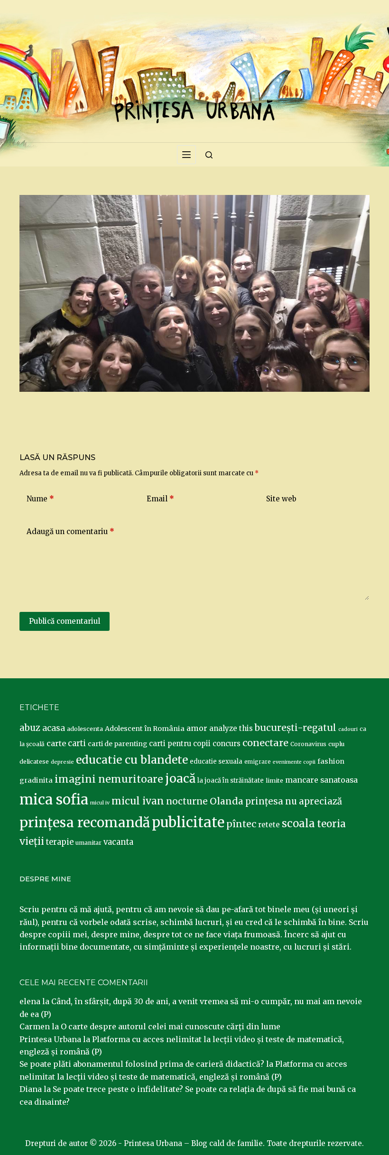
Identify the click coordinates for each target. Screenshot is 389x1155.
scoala (298, 823)
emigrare (257, 761)
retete (269, 824)
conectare (265, 742)
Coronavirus (308, 744)
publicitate (188, 822)
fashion (330, 761)
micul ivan (137, 801)
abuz (29, 727)
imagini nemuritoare (109, 779)
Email (160, 498)
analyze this (231, 728)
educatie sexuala (216, 762)
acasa (53, 728)
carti (77, 743)
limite (274, 780)
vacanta (118, 842)
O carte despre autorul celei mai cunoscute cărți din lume (170, 1026)
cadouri (348, 729)
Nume (40, 498)
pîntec (241, 824)
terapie (60, 842)
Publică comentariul (64, 621)
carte (56, 743)
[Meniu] (186, 154)
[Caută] (209, 154)
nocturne (187, 801)
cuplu (336, 744)
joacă (180, 778)
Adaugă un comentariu (70, 531)
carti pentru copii (180, 743)
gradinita (36, 780)
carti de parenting (117, 743)
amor (196, 728)
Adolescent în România (145, 728)
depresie (62, 761)
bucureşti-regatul (295, 727)
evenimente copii (294, 762)
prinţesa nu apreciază (293, 801)
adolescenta (85, 728)
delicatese (34, 761)
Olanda (226, 801)
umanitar (88, 842)
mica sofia (53, 799)
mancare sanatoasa (321, 780)
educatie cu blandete (132, 760)
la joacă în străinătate (230, 780)
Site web (281, 498)
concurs (227, 743)
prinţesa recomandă (84, 822)
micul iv (100, 803)
